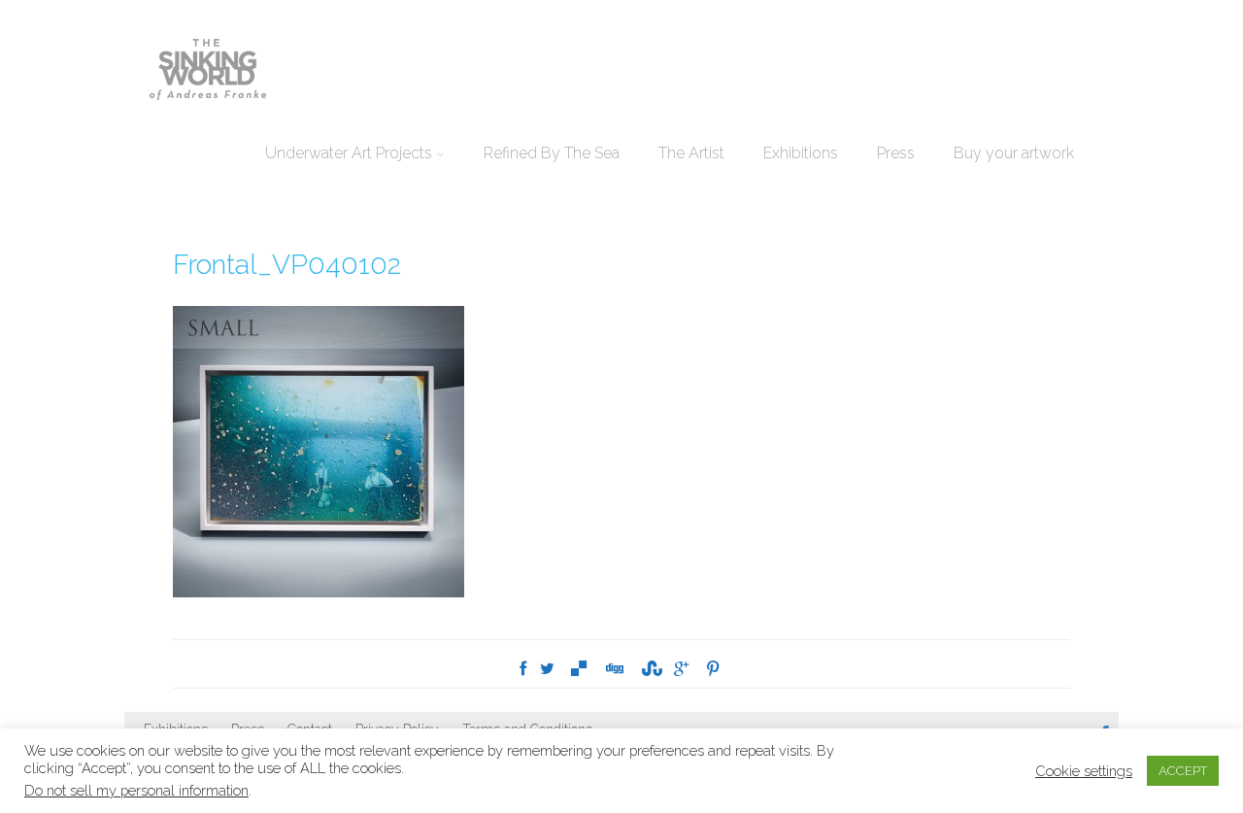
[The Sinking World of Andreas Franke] (208, 71)
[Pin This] (712, 669)
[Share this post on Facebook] (523, 669)
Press (896, 153)
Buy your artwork (1014, 153)
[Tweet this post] (547, 669)
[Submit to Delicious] (578, 669)
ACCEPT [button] (1183, 770)
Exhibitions (800, 153)
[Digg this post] (613, 669)
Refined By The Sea (552, 153)
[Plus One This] (681, 669)
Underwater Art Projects (348, 153)
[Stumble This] (648, 669)
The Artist (691, 153)
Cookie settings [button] (1083, 770)
